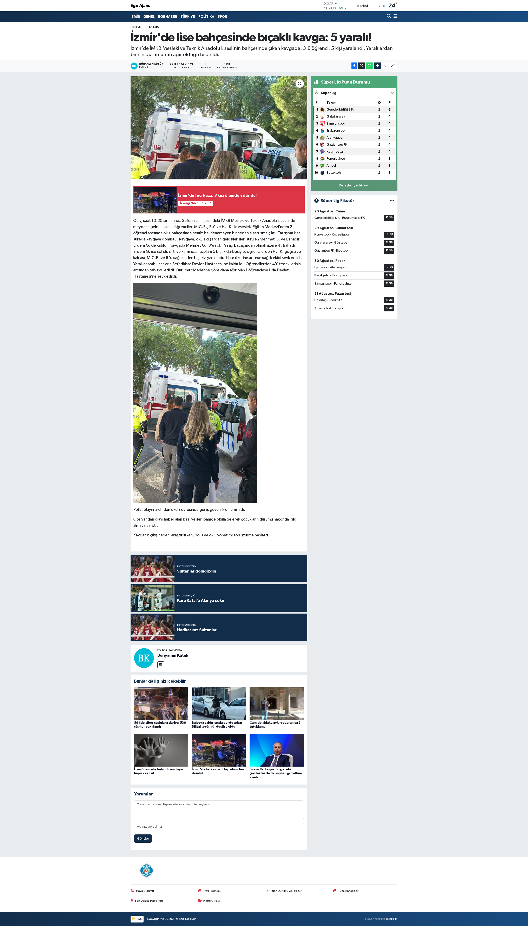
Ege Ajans (140, 6)
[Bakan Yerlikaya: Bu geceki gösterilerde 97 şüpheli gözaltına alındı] (277, 750)
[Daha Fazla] (377, 65)
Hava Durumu (145, 890)
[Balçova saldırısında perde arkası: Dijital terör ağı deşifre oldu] (219, 703)
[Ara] (389, 16)
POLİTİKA (206, 16)
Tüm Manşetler (348, 890)
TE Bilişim (391, 918)
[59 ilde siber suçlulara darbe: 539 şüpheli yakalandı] (161, 703)
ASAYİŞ (154, 27)
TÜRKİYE (187, 16)
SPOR (222, 16)
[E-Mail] (160, 664)
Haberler (137, 27)
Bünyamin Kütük (172, 655)
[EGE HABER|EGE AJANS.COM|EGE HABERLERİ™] (146, 870)
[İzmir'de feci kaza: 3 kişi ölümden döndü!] (219, 750)
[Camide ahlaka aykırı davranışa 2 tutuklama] (277, 703)
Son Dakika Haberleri (149, 900)
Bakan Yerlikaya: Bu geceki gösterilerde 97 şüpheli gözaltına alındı (276, 773)
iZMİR (135, 16)
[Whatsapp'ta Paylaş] (369, 65)
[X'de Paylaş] (361, 65)
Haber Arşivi (211, 900)
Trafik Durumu (212, 890)
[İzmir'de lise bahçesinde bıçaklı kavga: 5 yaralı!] (219, 127)
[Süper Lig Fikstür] (392, 201)
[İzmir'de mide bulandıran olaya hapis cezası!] (161, 750)
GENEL (149, 16)
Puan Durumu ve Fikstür (286, 890)
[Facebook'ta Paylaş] (354, 65)
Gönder (143, 838)
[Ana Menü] (395, 16)
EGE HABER (167, 16)
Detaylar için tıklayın (354, 185)
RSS (139, 918)
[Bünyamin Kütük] (144, 658)
